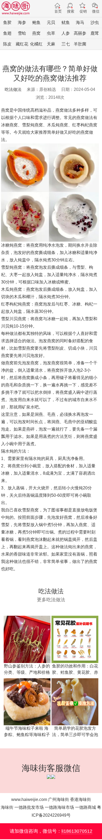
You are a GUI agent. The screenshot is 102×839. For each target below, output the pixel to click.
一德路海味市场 (59, 807)
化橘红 (36, 44)
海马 (80, 22)
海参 (22, 22)
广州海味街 (58, 799)
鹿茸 (94, 33)
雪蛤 (22, 33)
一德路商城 (85, 807)
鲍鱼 (36, 22)
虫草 (51, 33)
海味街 (7, 807)
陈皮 (7, 44)
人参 (65, 33)
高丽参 (80, 33)
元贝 (51, 22)
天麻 (51, 44)
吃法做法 (13, 89)
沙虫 (94, 22)
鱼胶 (7, 22)
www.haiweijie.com (29, 799)
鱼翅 (7, 33)
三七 (65, 44)
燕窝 (36, 33)
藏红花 (22, 44)
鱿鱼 (65, 22)
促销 (83, 11)
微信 (95, 11)
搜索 (70, 11)
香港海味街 (80, 799)
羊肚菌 (80, 44)
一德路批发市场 (29, 807)
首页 (58, 11)
